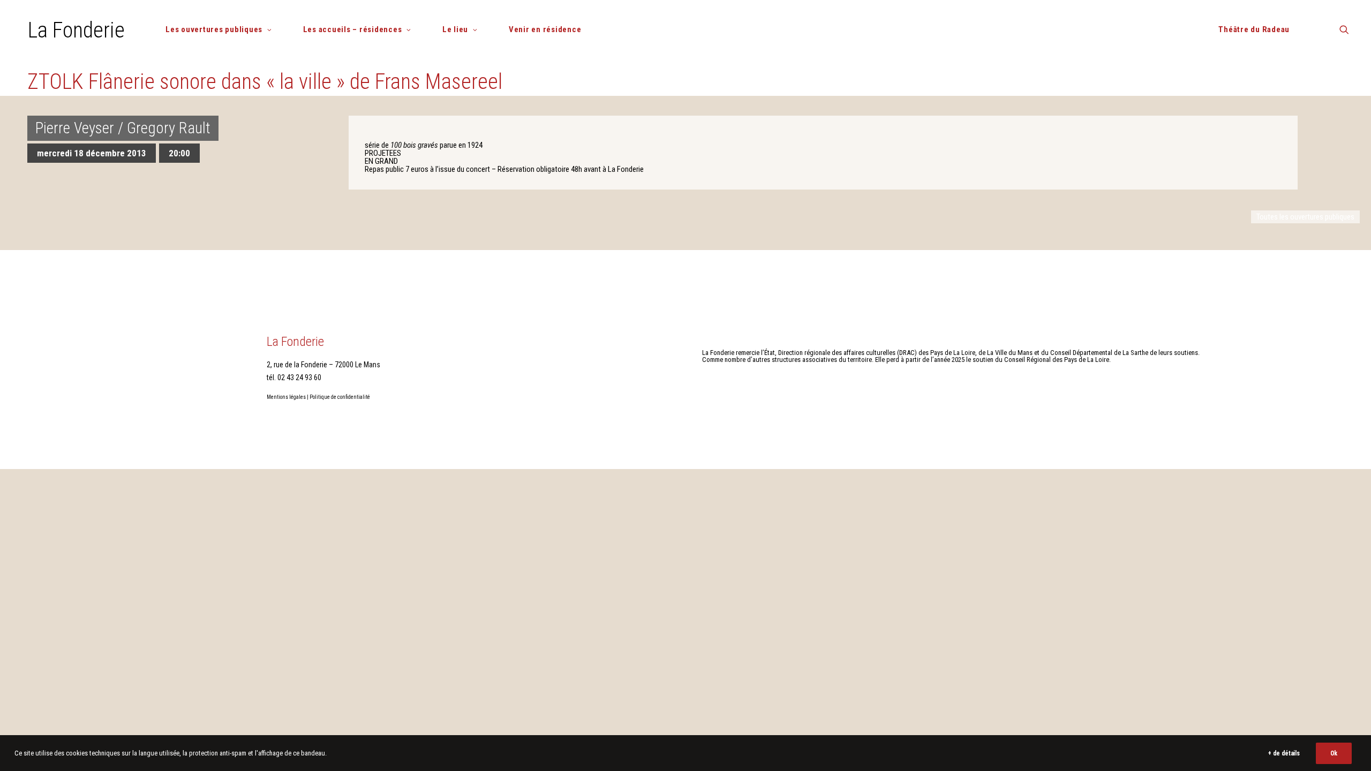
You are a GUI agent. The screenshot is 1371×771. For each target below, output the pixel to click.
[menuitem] (223, 29)
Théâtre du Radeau (1254, 29)
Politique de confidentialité (340, 397)
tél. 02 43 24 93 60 (294, 377)
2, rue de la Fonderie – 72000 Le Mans (323, 364)
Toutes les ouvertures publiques (1305, 217)
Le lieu (455, 29)
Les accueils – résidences (352, 29)
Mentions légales (286, 397)
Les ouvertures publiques (213, 29)
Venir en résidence (545, 29)
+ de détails (1283, 753)
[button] (1344, 33)
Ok (1333, 753)
